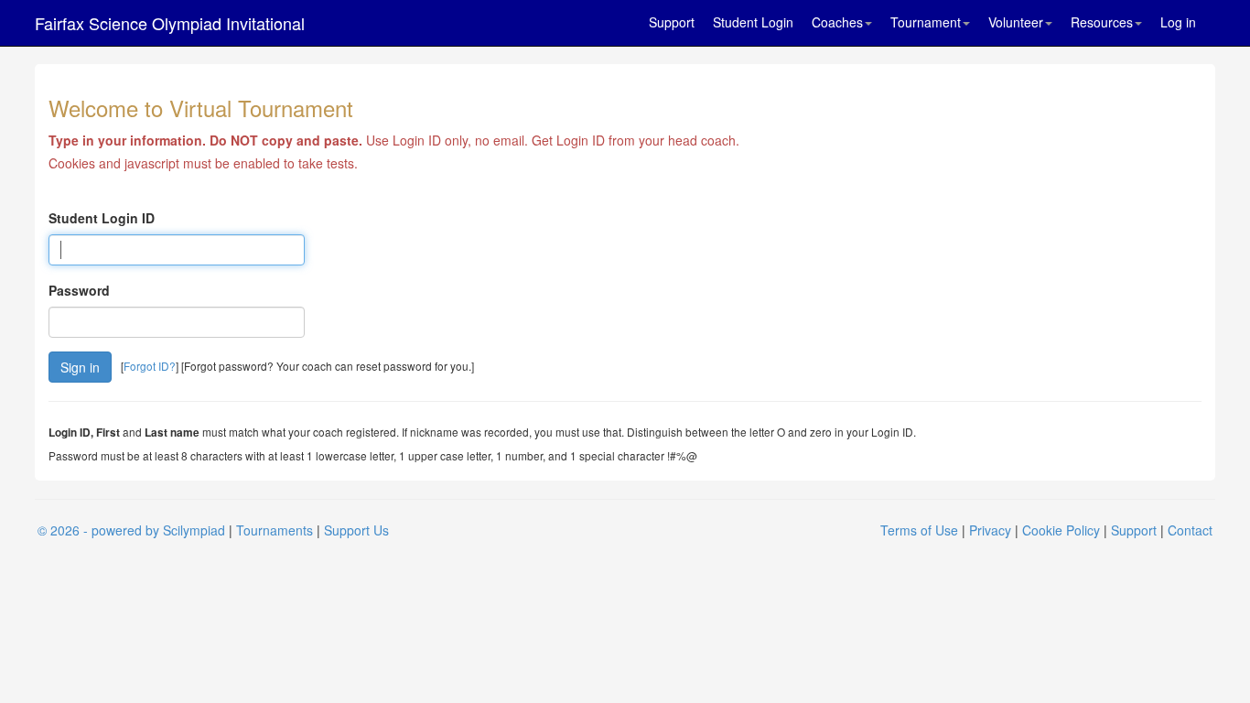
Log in (1178, 22)
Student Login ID (101, 218)
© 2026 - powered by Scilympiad (131, 530)
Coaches (837, 22)
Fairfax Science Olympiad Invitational (170, 23)
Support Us (356, 530)
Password (79, 290)
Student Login (753, 22)
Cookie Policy (1061, 530)
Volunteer (1015, 22)
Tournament (925, 22)
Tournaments (274, 530)
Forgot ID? (150, 365)
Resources (1102, 22)
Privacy (990, 530)
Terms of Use (919, 530)
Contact (1190, 530)
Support (672, 22)
